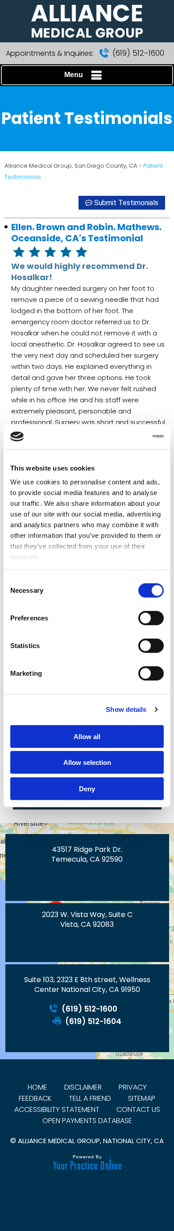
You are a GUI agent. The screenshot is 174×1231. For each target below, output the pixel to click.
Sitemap (141, 1098)
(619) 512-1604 (93, 1021)
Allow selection (87, 762)
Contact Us (138, 1109)
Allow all (87, 736)
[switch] (151, 618)
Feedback (35, 1098)
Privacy (133, 1087)
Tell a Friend (90, 1098)
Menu (73, 74)
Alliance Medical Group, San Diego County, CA (71, 165)
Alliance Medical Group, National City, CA (91, 1140)
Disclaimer (83, 1087)
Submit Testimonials (126, 202)
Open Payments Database (87, 1120)
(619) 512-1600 (138, 53)
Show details (126, 709)
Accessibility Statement (56, 1109)
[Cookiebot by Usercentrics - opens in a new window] (125, 436)
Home (37, 1087)
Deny (87, 788)
